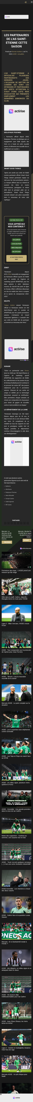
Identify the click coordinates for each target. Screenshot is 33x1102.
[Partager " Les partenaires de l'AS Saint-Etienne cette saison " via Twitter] (8, 523)
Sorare (27, 370)
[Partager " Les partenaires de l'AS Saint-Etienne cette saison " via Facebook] (5, 523)
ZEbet (9, 274)
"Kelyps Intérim (9, 305)
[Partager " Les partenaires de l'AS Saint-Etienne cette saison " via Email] (24, 523)
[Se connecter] (25, 2)
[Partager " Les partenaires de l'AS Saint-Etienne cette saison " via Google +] (11, 523)
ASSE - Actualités (18, 54)
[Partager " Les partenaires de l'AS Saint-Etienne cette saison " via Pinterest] (18, 523)
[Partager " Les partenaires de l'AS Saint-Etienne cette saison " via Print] (27, 523)
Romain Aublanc (17, 51)
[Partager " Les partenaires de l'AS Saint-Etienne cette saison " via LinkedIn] (21, 523)
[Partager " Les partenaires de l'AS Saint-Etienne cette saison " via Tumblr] (14, 523)
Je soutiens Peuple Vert (16, 258)
